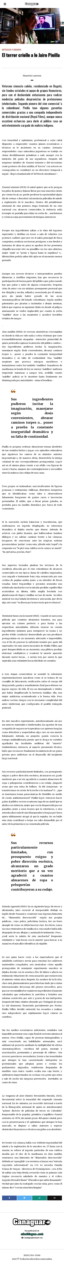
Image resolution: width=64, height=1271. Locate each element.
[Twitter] (24, 1198)
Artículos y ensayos (11, 49)
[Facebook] (9, 1198)
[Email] (54, 1198)
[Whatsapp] (39, 1198)
